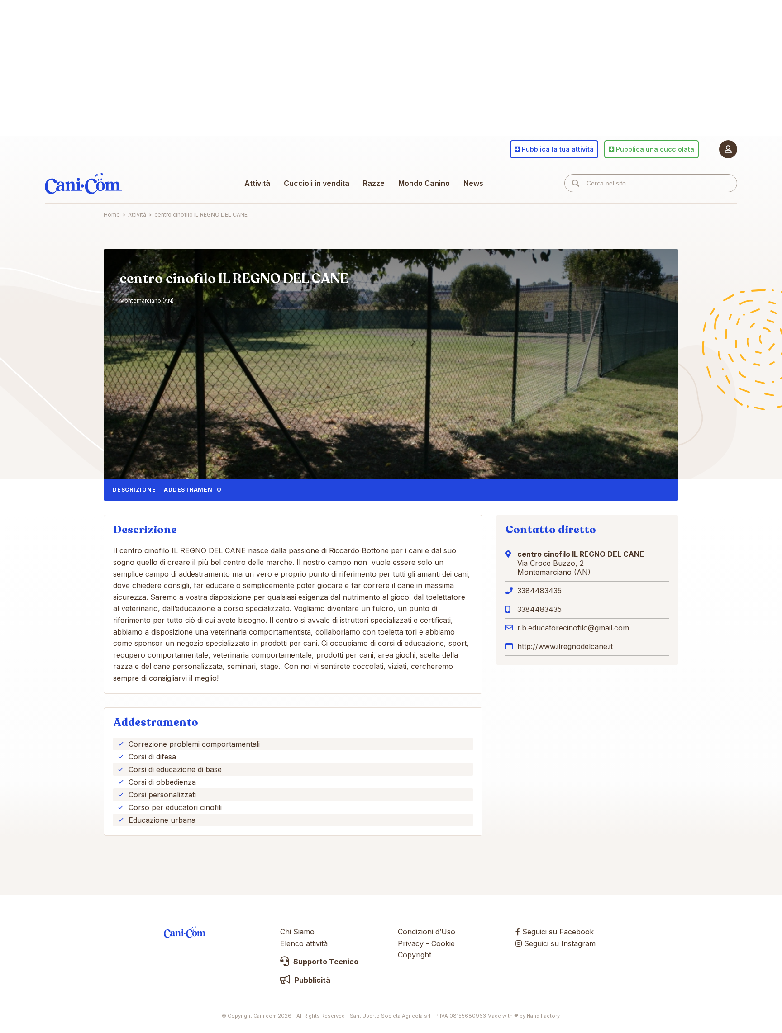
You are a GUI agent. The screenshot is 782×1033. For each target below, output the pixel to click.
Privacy (411, 943)
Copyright (414, 954)
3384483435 (539, 590)
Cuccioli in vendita (316, 183)
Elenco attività (304, 943)
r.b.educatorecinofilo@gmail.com (573, 627)
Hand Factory (543, 1016)
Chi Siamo (297, 931)
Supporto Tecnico (324, 961)
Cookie (443, 943)
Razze (374, 183)
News (473, 183)
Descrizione (134, 489)
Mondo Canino (424, 183)
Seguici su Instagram (559, 943)
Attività (257, 183)
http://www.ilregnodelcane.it (565, 646)
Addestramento (193, 489)
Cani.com (83, 183)
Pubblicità (311, 980)
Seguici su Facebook (557, 931)
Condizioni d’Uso (426, 931)
